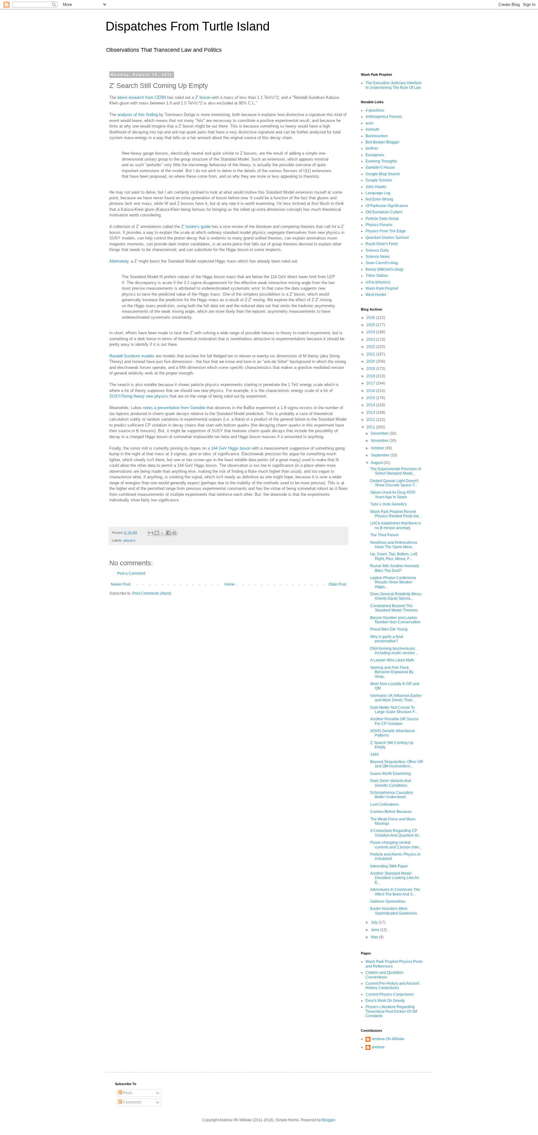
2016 (371, 391)
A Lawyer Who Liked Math (392, 660)
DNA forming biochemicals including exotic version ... (394, 650)
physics (129, 540)
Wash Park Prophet (382, 288)
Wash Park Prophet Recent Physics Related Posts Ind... (396, 514)
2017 (371, 383)
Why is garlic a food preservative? (386, 639)
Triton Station (377, 275)
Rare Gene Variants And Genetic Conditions (390, 783)
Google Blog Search (383, 174)
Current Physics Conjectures (390, 994)
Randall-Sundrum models (131, 356)
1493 (374, 754)
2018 (371, 376)
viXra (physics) (378, 282)
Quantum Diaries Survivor (387, 237)
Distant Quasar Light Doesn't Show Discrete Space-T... (394, 483)
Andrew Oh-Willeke (388, 1039)
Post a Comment (131, 573)
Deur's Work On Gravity (385, 1000)
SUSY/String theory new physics (138, 396)
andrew (378, 1047)
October (378, 448)
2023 (371, 339)
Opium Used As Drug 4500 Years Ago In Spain (392, 494)
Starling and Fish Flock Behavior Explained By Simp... (391, 672)
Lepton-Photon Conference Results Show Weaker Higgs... (393, 582)
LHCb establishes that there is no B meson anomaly (395, 525)
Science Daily (377, 250)
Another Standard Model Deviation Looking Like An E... (394, 878)
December (380, 433)
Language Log (378, 193)
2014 (371, 405)
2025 (371, 325)
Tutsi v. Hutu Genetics (388, 504)
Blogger (328, 1120)
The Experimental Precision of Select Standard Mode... (395, 471)
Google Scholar (379, 180)
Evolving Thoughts (381, 161)
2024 (371, 332)
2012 (371, 420)
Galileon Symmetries (387, 901)
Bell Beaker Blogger (382, 142)
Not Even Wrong (379, 199)
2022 (371, 347)
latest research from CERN (141, 97)
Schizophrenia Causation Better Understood (391, 794)
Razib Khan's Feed (382, 244)
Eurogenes (375, 155)
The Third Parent (384, 535)
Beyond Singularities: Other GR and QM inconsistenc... (396, 764)
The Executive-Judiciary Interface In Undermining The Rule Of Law (394, 85)
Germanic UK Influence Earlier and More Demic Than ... (396, 697)
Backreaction (377, 136)
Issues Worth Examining (390, 773)
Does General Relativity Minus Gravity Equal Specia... (396, 596)
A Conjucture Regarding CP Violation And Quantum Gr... (395, 832)
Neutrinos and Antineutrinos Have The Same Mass (393, 544)
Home (229, 584)
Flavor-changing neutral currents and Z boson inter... (396, 844)
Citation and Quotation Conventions (385, 974)
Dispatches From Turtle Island (188, 26)
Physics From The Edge (386, 231)
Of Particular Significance (387, 206)
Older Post (337, 584)
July (375, 922)
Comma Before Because (391, 811)
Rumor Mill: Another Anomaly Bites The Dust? (394, 568)
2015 (371, 398)
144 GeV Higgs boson (231, 448)
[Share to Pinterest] (174, 533)
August (377, 463)
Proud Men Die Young (389, 629)
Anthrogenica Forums (384, 116)
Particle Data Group (382, 218)
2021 (371, 354)
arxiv (370, 123)
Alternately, (119, 261)
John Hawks (376, 187)
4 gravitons (375, 110)
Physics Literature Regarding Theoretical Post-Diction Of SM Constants (391, 1011)
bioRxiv (372, 148)
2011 (371, 427)
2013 (371, 412)
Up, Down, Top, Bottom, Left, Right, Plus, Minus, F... (394, 556)
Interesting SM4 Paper (389, 866)
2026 (371, 318)
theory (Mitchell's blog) (385, 269)
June (375, 930)
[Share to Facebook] (168, 533)
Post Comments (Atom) (151, 593)
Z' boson (202, 97)
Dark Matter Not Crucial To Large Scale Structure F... (393, 709)
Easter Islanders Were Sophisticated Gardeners (393, 910)
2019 (371, 368)
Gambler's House (380, 167)
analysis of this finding (137, 114)
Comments (131, 1102)
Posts (127, 1093)
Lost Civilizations (384, 804)
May (375, 937)
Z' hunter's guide (195, 226)
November (380, 440)
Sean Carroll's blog (382, 263)
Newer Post (120, 584)
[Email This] (151, 533)
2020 (371, 361)
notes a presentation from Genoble (174, 407)
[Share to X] (162, 533)
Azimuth (372, 129)
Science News (378, 256)
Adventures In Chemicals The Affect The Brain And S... (395, 891)
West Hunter (376, 294)
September (380, 455)
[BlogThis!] (156, 533)
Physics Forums (379, 225)
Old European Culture (384, 212)
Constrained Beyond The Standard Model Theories (394, 608)
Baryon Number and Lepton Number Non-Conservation (395, 620)
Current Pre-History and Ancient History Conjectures (392, 985)
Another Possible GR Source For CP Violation (394, 721)
